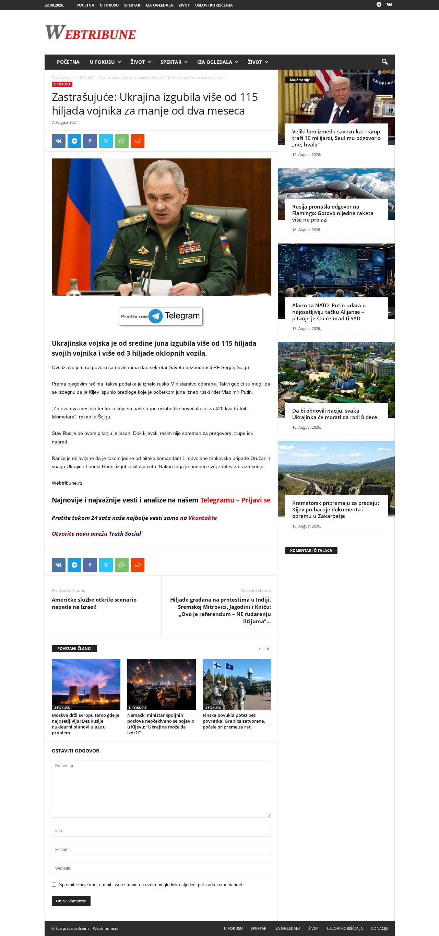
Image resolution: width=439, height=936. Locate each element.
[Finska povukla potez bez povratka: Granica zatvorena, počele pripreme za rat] (237, 684)
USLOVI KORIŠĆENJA (214, 5)
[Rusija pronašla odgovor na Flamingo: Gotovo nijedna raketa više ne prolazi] (336, 194)
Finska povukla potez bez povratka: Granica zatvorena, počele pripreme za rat (234, 721)
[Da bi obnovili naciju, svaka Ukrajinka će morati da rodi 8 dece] (336, 380)
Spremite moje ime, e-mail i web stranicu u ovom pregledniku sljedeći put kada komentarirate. (152, 884)
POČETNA (85, 5)
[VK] (59, 141)
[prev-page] (259, 648)
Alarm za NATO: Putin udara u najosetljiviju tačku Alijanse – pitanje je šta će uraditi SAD (329, 312)
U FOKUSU (109, 5)
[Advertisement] (270, 32)
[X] (106, 141)
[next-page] (267, 648)
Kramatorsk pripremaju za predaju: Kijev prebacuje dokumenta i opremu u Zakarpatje (335, 509)
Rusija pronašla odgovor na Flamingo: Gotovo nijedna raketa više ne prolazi (332, 213)
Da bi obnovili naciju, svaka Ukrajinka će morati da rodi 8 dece (334, 413)
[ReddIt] (137, 141)
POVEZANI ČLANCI (74, 648)
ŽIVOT (184, 5)
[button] (384, 62)
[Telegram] (379, 5)
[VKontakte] (389, 5)
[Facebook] (90, 141)
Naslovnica (61, 77)
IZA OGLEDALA (159, 5)
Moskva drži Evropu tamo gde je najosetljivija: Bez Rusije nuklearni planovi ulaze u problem (85, 724)
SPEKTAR (132, 5)
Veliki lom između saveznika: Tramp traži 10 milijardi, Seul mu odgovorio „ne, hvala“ (336, 138)
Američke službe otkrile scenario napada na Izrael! (94, 603)
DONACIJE (379, 928)
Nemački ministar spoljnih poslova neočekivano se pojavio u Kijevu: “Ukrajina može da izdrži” (160, 724)
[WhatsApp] (122, 141)
